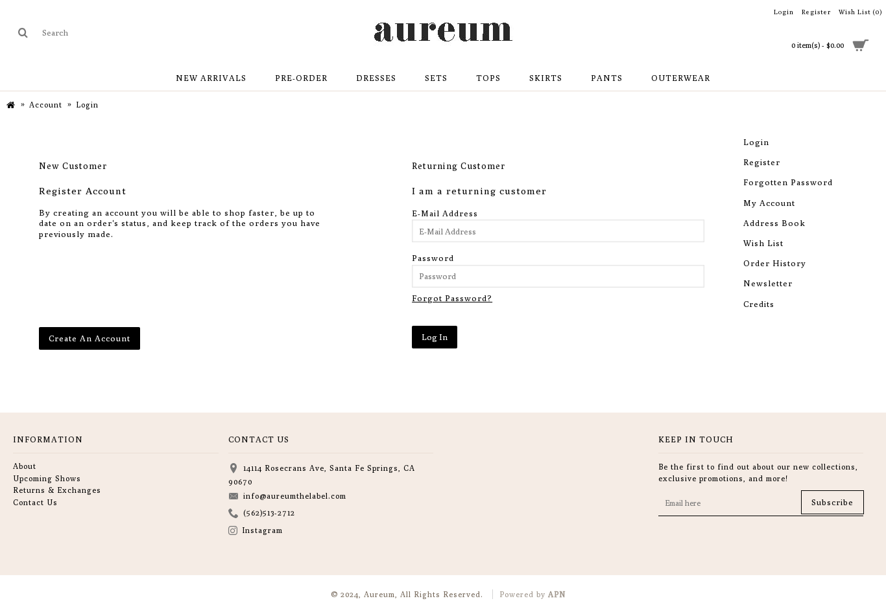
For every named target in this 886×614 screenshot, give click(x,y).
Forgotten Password (788, 182)
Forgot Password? (452, 298)
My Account (769, 203)
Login (756, 142)
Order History (774, 263)
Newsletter (768, 283)
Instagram (262, 530)
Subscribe (832, 502)
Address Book (774, 223)
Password (433, 258)
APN (557, 594)
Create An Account (89, 338)
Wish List (763, 243)
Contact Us (35, 502)
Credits (758, 304)
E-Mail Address (445, 213)
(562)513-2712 (269, 512)
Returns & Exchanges (57, 490)
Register (761, 162)
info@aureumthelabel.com (294, 496)
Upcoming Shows (47, 478)
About (24, 466)
